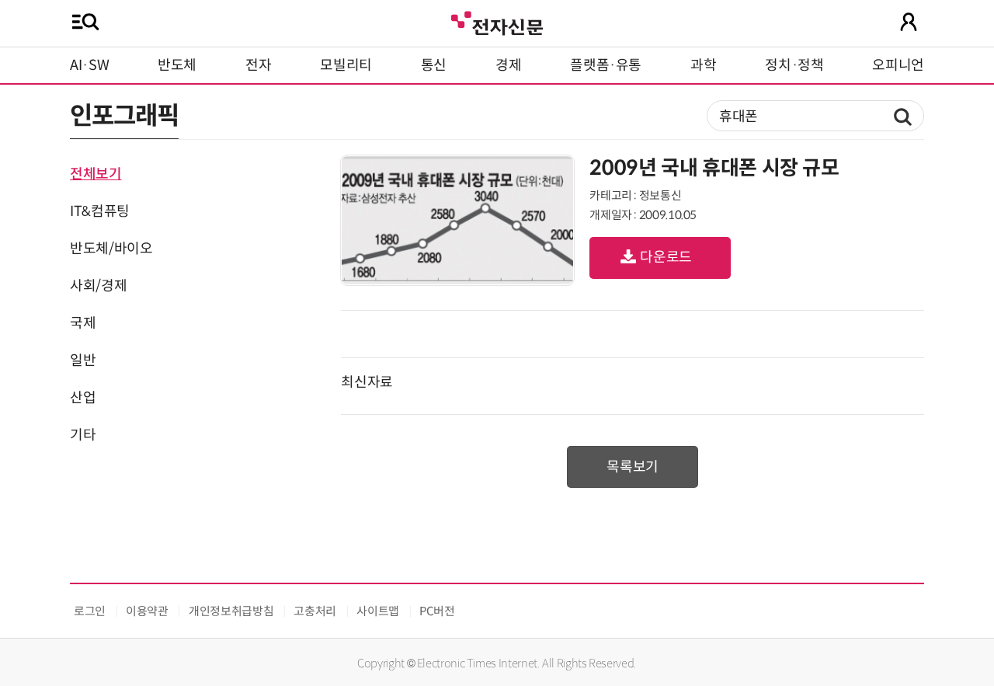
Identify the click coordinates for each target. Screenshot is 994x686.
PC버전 (437, 611)
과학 (703, 65)
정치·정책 (794, 65)
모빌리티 (346, 65)
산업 (83, 397)
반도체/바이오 (111, 248)
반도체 (177, 65)
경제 (508, 65)
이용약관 (147, 611)
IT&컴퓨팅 (100, 211)
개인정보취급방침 (231, 611)
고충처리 (315, 611)
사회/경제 (98, 285)
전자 (258, 65)
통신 (434, 65)
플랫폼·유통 (605, 65)
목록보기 (632, 466)
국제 (83, 323)
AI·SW (89, 65)
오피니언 (898, 65)
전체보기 (96, 174)
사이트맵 (377, 611)
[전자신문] (497, 21)
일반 (83, 360)
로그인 (90, 611)
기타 (83, 435)
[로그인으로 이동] (908, 21)
